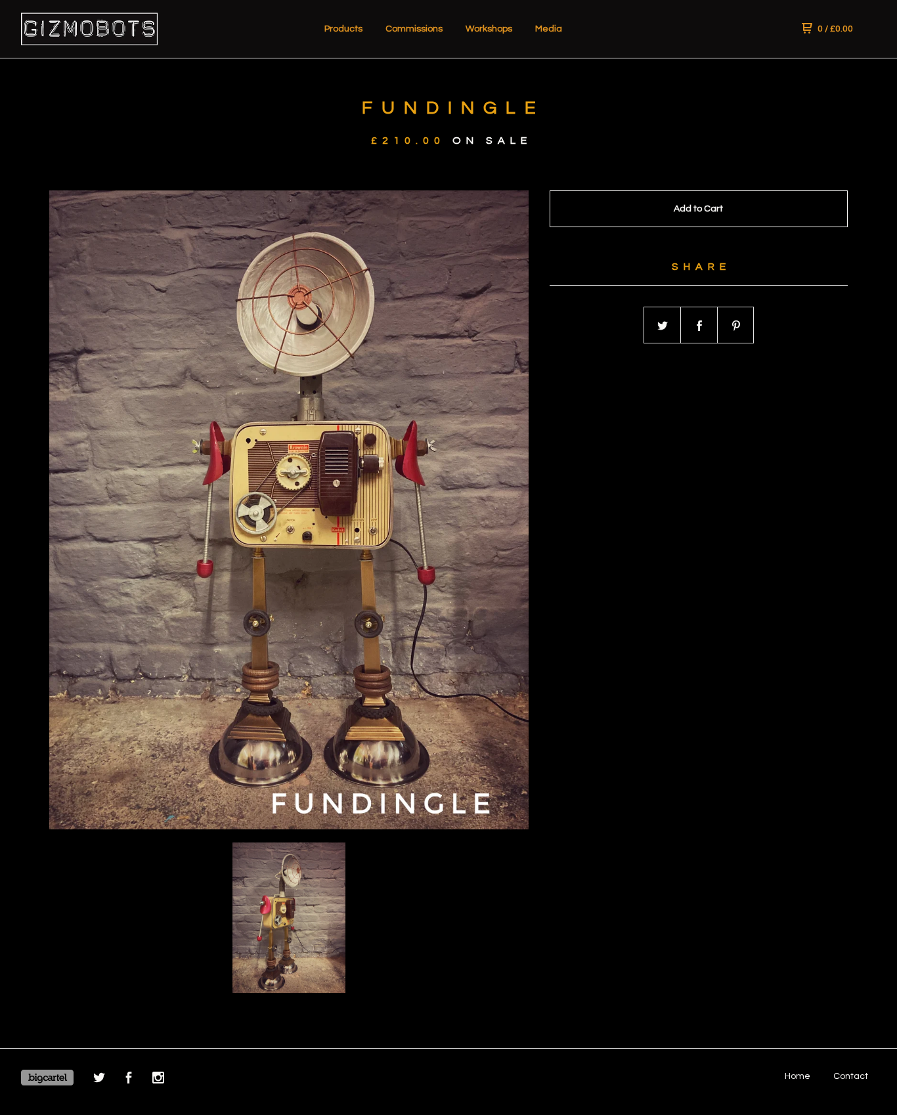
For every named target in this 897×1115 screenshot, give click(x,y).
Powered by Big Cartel (47, 1077)
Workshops (489, 28)
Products (343, 28)
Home (797, 1076)
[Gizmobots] (89, 29)
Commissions (414, 28)
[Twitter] (99, 1080)
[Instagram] (158, 1080)
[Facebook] (128, 1080)
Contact (850, 1076)
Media (548, 28)
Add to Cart (698, 208)
